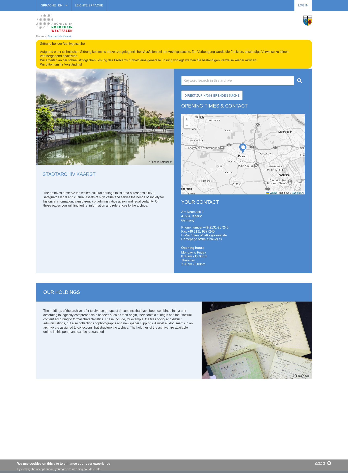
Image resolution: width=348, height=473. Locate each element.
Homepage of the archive (199, 239)
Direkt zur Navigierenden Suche (212, 95)
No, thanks (329, 463)
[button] (243, 148)
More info (94, 469)
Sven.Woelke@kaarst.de (209, 235)
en (60, 5)
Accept (320, 463)
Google (296, 192)
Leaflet (273, 192)
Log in (303, 5)
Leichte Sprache (89, 5)
